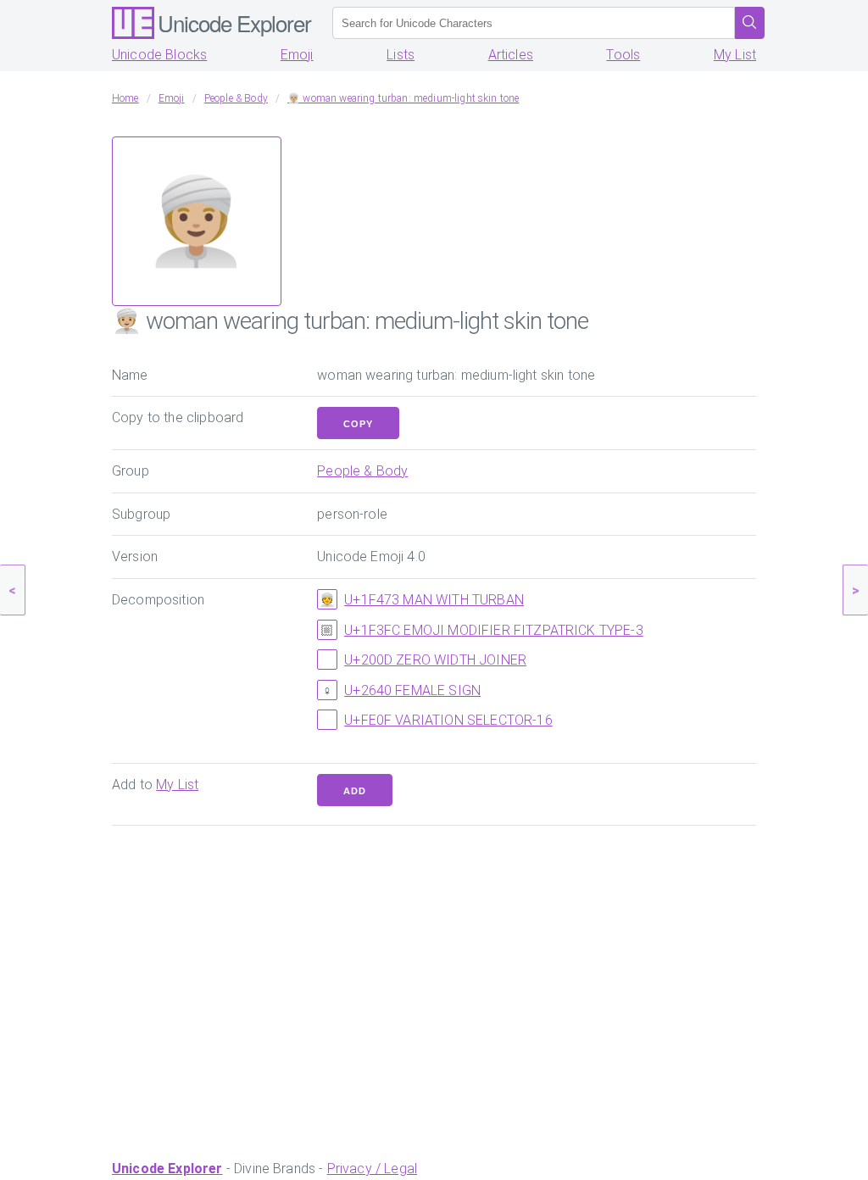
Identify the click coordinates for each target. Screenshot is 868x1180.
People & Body (362, 471)
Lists (401, 55)
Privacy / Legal (372, 1169)
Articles (510, 55)
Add (354, 791)
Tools (623, 55)
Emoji (297, 55)
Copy (358, 424)
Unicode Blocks (159, 55)
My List (735, 55)
